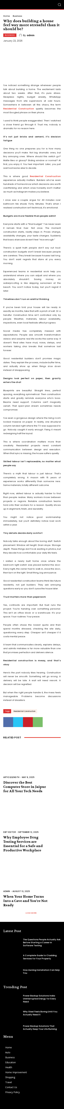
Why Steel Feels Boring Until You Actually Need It (40, 1013)
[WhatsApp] (38, 722)
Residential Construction (18, 108)
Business (17, 16)
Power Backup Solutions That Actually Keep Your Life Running (40, 1027)
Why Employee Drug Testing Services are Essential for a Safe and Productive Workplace (23, 843)
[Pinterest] (28, 722)
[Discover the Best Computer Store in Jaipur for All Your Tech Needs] (32, 763)
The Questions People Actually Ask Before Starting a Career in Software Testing (41, 942)
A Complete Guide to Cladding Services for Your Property (40, 957)
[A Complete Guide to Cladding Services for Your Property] (12, 957)
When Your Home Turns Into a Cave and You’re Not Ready (25, 900)
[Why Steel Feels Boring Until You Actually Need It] (12, 1013)
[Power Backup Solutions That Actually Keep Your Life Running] (12, 1027)
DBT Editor (9, 832)
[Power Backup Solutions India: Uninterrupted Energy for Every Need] (12, 998)
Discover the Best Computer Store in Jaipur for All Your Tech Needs (24, 786)
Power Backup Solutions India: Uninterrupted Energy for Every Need (39, 998)
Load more (31, 913)
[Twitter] (18, 722)
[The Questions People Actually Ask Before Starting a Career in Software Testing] (12, 942)
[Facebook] (8, 722)
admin (30, 35)
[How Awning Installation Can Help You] (12, 971)
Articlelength (11, 777)
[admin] (21, 35)
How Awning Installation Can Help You (41, 971)
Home (6, 16)
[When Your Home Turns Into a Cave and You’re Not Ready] (32, 877)
